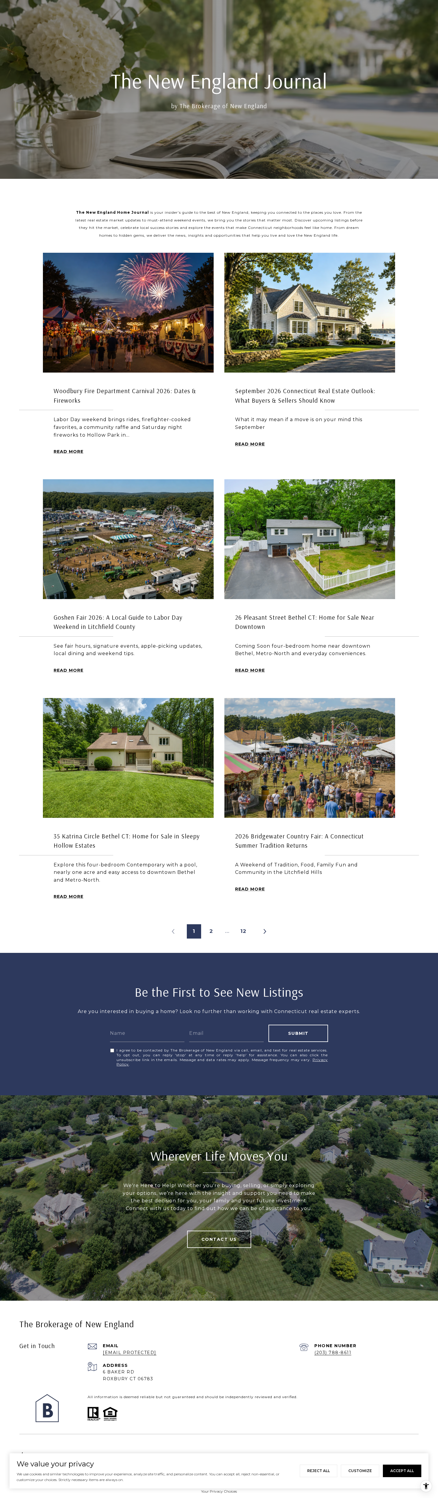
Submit (298, 1033)
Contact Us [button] (219, 1239)
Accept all (402, 1470)
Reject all (318, 1470)
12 (243, 931)
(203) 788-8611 (332, 1352)
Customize (360, 1470)
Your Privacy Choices (219, 1491)
